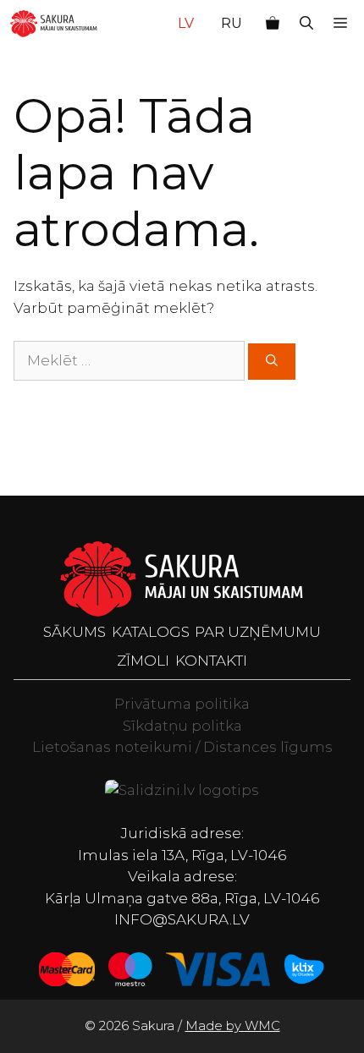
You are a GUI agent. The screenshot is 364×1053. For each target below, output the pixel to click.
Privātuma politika (182, 703)
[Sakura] (53, 23)
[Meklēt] (271, 361)
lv (186, 23)
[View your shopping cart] (273, 23)
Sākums (74, 631)
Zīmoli (143, 660)
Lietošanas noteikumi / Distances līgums (182, 746)
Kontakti (211, 660)
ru (231, 23)
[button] (306, 23)
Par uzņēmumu (258, 631)
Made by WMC (232, 1025)
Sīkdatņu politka (182, 725)
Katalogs (151, 631)
